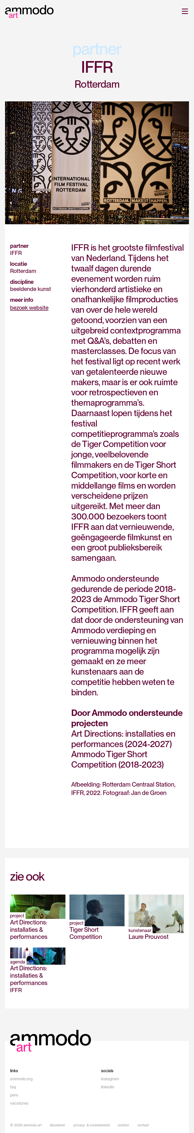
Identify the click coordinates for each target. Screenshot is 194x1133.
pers (14, 1095)
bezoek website (29, 307)
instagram (110, 1078)
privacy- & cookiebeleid (92, 1125)
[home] (29, 11)
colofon (123, 1125)
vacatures (19, 1103)
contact (143, 1125)
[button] (184, 11)
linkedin (107, 1087)
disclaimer (57, 1125)
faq (13, 1087)
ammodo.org (21, 1078)
